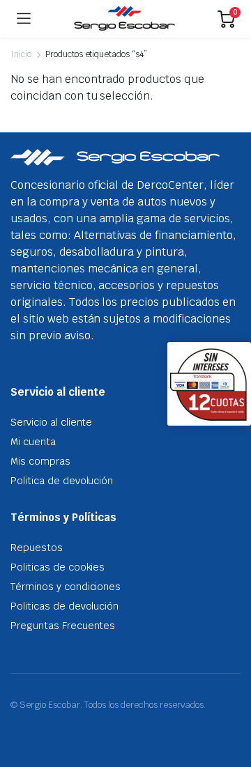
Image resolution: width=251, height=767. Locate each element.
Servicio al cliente (51, 422)
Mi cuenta (33, 441)
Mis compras (40, 461)
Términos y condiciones (65, 586)
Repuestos (36, 547)
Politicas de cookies (57, 567)
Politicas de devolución (64, 606)
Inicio (20, 54)
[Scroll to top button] (229, 704)
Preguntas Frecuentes (62, 625)
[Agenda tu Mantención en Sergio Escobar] (124, 18)
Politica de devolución (61, 480)
